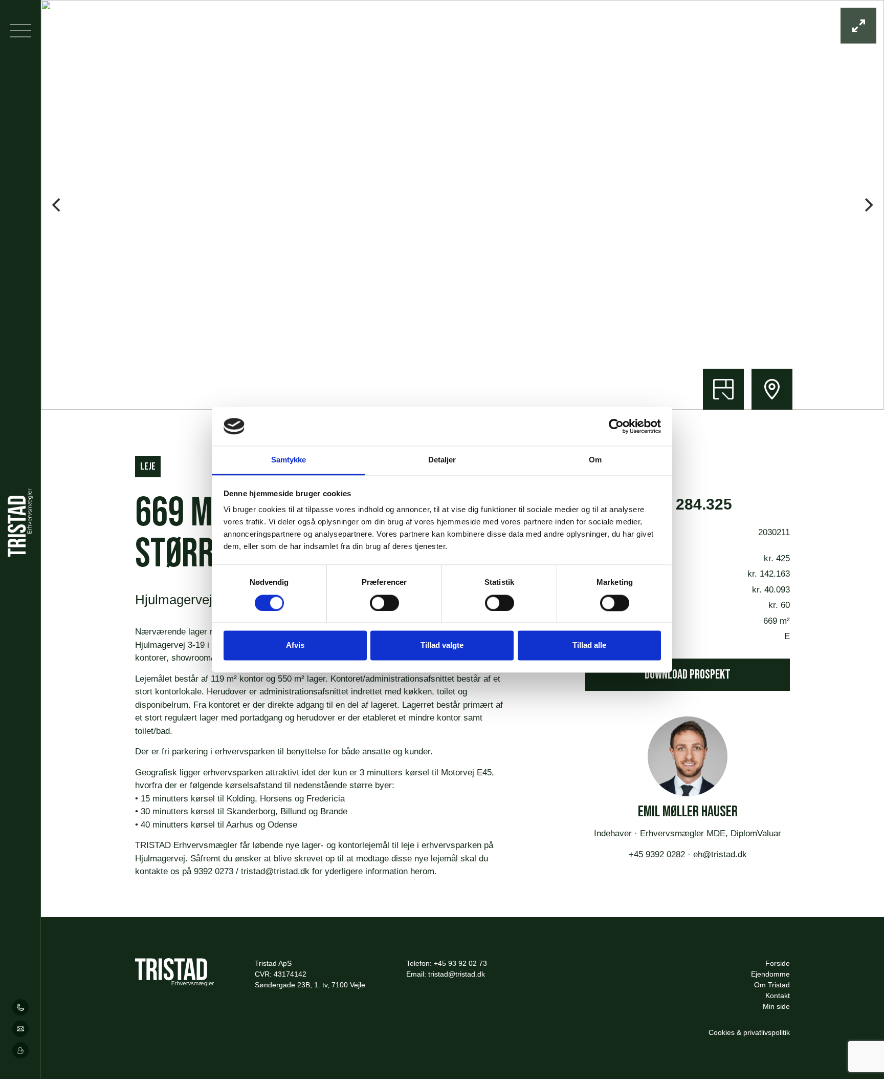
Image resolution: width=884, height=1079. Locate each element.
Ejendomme (770, 974)
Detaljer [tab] (442, 460)
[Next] (867, 205)
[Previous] (57, 205)
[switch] (384, 603)
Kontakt (777, 995)
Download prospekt (688, 675)
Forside (777, 963)
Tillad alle (589, 645)
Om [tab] (595, 460)
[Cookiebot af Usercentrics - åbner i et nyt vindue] (616, 426)
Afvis (295, 645)
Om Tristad (772, 985)
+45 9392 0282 (658, 854)
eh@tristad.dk (719, 854)
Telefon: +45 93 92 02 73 (446, 963)
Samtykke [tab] (288, 460)
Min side (776, 1006)
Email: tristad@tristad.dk (445, 974)
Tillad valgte (442, 645)
